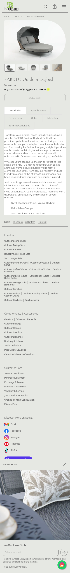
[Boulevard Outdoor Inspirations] (21, 6)
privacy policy (19, 566)
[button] (45, 6)
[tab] (15, 111)
